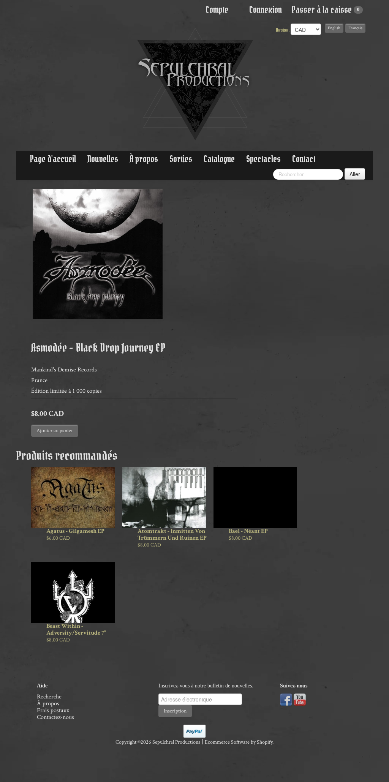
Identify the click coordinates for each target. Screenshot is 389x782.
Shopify (264, 742)
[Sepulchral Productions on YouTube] (300, 699)
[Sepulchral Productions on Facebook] (286, 699)
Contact (303, 159)
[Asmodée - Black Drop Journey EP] (97, 254)
